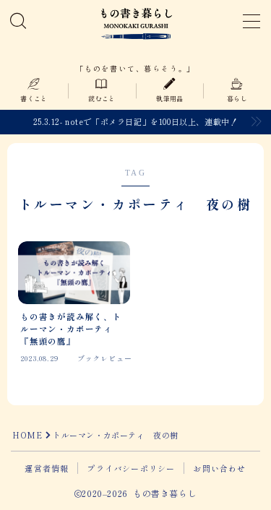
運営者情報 (47, 468)
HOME (27, 435)
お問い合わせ (219, 468)
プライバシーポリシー (131, 468)
